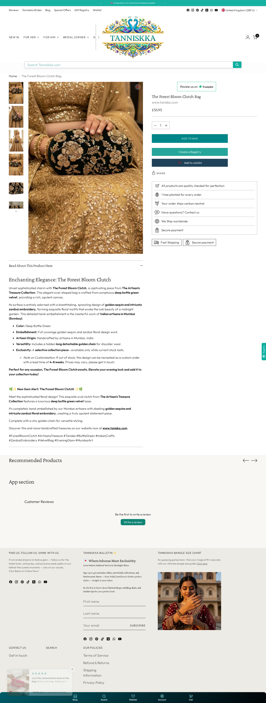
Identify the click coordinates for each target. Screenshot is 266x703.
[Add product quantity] (166, 125)
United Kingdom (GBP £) (240, 10)
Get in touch (18, 655)
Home (13, 76)
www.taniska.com (115, 428)
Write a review (133, 522)
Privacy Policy (93, 682)
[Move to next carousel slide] (254, 460)
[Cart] (190, 696)
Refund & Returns (96, 663)
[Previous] (101, 3)
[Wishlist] (133, 696)
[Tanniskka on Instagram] (192, 10)
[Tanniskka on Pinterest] (197, 10)
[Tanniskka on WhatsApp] (211, 10)
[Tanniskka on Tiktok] (202, 10)
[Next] (165, 3)
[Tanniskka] (133, 37)
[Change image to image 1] (16, 93)
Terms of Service (95, 655)
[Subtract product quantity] (155, 125)
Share (161, 173)
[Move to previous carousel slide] (246, 461)
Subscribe (137, 625)
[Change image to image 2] (16, 117)
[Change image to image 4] (16, 164)
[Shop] (75, 696)
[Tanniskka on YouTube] (216, 10)
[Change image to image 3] (16, 141)
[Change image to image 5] (16, 188)
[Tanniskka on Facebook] (188, 10)
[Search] (104, 696)
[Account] (161, 696)
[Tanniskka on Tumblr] (206, 10)
